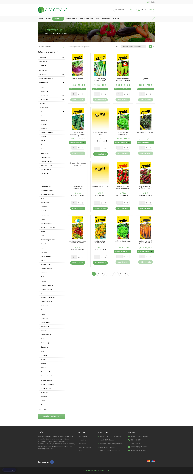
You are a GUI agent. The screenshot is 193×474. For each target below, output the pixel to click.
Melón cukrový (46, 256)
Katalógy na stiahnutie (51, 416)
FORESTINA (42, 66)
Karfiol (43, 198)
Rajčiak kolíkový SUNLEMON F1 (100, 242)
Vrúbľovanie (44, 108)
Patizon (43, 277)
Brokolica (44, 124)
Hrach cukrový (46, 170)
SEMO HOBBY (56, 34)
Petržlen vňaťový (46, 289)
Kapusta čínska (46, 186)
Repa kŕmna (45, 326)
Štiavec (43, 364)
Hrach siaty (44, 174)
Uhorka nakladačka (47, 384)
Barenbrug (83, 436)
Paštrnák (44, 273)
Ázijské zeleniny (46, 116)
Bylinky (42, 87)
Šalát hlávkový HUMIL (123, 241)
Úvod (41, 19)
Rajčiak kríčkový (46, 306)
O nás (48, 19)
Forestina (82, 443)
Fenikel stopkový (46, 165)
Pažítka (43, 281)
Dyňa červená (45, 153)
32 (125, 274)
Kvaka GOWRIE (78, 79)
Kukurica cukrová (46, 223)
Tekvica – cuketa (46, 372)
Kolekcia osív (44, 91)
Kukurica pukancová (48, 227)
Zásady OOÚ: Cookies (107, 440)
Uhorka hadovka (46, 380)
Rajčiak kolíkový (46, 302)
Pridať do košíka (77, 100)
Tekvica (43, 368)
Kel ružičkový (45, 215)
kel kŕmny (44, 207)
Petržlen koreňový (47, 285)
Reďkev (43, 314)
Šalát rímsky (45, 347)
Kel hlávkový (45, 203)
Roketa (43, 331)
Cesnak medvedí (47, 132)
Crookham (83, 440)
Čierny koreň (45, 145)
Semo (81, 451)
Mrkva (43, 260)
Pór (42, 293)
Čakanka (44, 128)
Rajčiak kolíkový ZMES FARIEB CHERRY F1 (77, 242)
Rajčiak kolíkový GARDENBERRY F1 (123, 188)
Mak (42, 248)
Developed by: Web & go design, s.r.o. (97, 470)
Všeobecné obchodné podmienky (111, 443)
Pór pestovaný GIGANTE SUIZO (100, 80)
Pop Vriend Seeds (85, 447)
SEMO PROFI (43, 409)
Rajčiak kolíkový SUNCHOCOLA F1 (145, 188)
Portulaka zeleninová (48, 298)
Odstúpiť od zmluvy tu (9, 469)
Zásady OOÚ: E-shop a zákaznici (111, 436)
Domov (47, 34)
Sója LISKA (145, 79)
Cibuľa (43, 137)
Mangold (44, 252)
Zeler (43, 401)
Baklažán (44, 120)
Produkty (58, 19)
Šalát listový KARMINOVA (77, 188)
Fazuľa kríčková (46, 161)
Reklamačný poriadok (107, 447)
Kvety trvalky (44, 99)
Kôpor (43, 219)
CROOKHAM (43, 62)
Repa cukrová (45, 322)
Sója (42, 351)
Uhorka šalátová (46, 388)
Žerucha (44, 405)
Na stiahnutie (71, 19)
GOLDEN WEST (43, 70)
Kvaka (43, 231)
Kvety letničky (44, 95)
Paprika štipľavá (46, 269)
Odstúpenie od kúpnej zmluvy (110, 451)
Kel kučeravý (45, 211)
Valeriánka (44, 392)
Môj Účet (152, 2)
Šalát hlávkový (46, 335)
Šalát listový (45, 343)
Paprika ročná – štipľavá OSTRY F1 (123, 80)
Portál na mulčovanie (89, 19)
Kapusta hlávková (47, 190)
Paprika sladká (46, 264)
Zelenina (43, 112)
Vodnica (44, 397)
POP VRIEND (43, 74)
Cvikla (43, 149)
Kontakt (116, 19)
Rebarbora (44, 310)
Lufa (42, 236)
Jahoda (43, 178)
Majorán (44, 244)
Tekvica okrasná (46, 376)
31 (120, 274)
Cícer (43, 141)
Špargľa (44, 355)
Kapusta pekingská (47, 194)
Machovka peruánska (48, 240)
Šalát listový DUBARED (145, 132)
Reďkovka (44, 318)
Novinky (105, 19)
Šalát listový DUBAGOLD (123, 133)
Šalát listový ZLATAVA (100, 187)
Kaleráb (43, 182)
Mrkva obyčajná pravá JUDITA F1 (145, 242)
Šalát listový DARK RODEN (100, 133)
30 (116, 274)
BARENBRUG (42, 57)
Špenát (43, 359)
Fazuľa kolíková (46, 157)
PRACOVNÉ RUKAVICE (46, 79)
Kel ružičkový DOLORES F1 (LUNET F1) (77, 134)
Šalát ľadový (45, 339)
